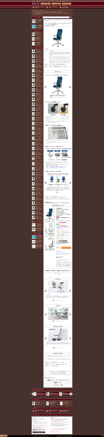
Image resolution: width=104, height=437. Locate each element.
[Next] (70, 87)
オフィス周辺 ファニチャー (37, 43)
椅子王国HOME (46, 20)
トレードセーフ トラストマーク (39, 21)
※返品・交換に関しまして (59, 251)
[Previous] (45, 87)
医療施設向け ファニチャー (38, 39)
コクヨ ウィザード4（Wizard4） (54, 20)
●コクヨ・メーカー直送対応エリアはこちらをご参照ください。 (56, 167)
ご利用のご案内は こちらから (39, 241)
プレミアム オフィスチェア (37, 34)
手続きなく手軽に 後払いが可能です (39, 26)
